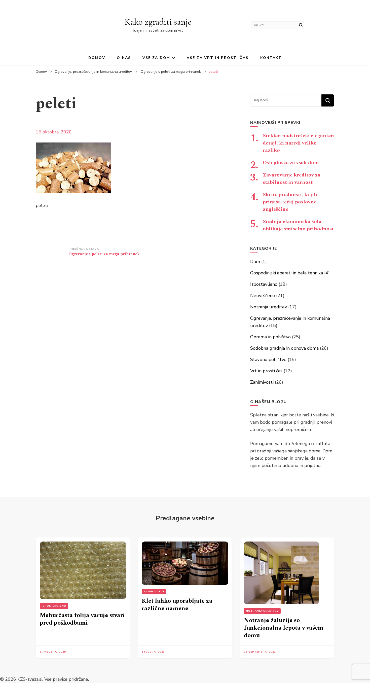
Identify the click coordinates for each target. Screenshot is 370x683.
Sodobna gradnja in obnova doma (284, 348)
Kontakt (271, 57)
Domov (96, 57)
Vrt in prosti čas (266, 371)
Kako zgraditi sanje (158, 21)
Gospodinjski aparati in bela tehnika (286, 273)
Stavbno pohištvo (268, 359)
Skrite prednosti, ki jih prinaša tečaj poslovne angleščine (290, 202)
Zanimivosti (262, 382)
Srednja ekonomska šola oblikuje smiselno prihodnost (298, 225)
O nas (124, 57)
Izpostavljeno (263, 284)
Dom (255, 262)
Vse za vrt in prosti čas (217, 57)
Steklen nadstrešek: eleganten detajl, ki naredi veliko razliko (298, 143)
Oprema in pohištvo (270, 337)
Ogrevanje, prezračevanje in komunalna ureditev (93, 71)
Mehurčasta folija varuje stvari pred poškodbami (82, 619)
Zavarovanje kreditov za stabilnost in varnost (291, 178)
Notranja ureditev (268, 307)
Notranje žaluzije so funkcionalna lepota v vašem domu (283, 628)
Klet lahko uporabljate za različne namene (177, 604)
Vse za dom (156, 57)
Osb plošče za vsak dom (291, 162)
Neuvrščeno (262, 296)
